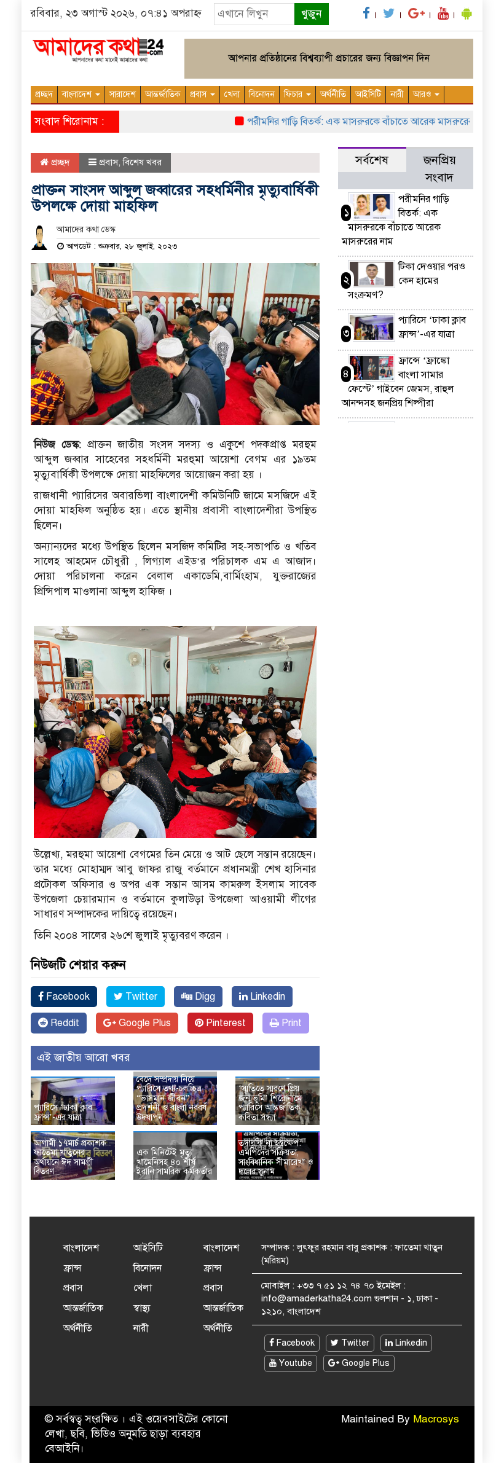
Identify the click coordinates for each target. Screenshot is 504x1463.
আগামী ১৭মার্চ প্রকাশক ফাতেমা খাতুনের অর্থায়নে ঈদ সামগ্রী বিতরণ (70, 1157)
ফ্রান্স (72, 1268)
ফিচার (294, 94)
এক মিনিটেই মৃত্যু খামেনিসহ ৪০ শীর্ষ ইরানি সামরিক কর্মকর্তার (174, 1162)
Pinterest (224, 1023)
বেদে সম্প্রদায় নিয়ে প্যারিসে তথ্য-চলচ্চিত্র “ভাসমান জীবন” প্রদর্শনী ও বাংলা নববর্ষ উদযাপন (171, 1098)
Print (290, 1023)
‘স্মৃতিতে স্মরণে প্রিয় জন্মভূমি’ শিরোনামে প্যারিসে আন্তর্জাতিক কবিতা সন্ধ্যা (270, 1102)
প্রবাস (199, 94)
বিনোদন (262, 94)
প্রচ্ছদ (44, 94)
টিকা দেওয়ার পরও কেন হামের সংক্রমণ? (406, 281)
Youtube (294, 1363)
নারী (397, 94)
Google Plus (143, 1023)
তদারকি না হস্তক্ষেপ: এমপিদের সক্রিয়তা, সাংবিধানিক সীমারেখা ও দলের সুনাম (275, 1157)
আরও (423, 94)
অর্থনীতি (333, 94)
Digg (203, 996)
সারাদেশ (122, 94)
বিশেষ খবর (142, 162)
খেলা (232, 94)
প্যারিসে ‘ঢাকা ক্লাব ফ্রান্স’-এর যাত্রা (63, 1112)
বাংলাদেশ (78, 94)
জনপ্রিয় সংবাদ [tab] (439, 168)
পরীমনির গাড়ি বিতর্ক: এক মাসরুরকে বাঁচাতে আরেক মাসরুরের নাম (351, 122)
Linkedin (266, 996)
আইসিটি (368, 94)
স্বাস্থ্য (142, 1308)
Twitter (140, 996)
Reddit (63, 1023)
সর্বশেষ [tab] (371, 160)
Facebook (67, 996)
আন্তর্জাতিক (163, 94)
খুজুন (311, 13)
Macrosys (436, 1419)
